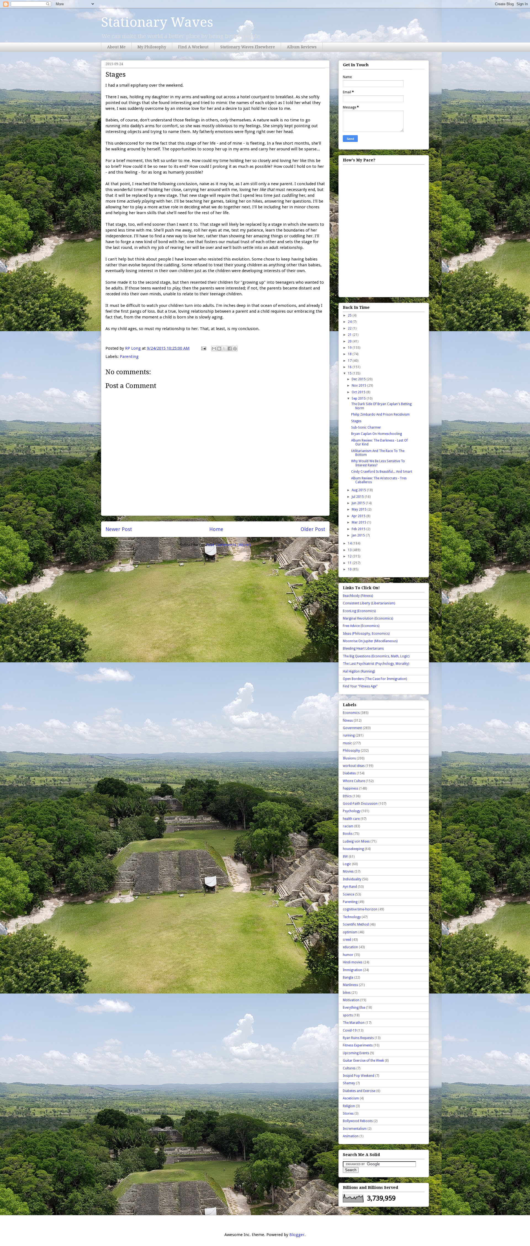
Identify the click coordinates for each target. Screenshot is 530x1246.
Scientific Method (356, 924)
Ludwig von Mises (356, 841)
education (350, 947)
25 (350, 315)
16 (350, 367)
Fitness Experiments (358, 1045)
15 (350, 373)
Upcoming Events (356, 1053)
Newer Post (118, 529)
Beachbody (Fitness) (358, 596)
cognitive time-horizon (360, 909)
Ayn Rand (350, 887)
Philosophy (351, 751)
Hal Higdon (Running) (359, 671)
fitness (348, 720)
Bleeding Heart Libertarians (363, 648)
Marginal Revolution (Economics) (368, 618)
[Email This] (214, 348)
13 (350, 550)
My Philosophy (151, 47)
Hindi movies (352, 962)
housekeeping (353, 849)
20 (350, 341)
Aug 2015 (359, 490)
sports (348, 1015)
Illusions (349, 758)
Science (348, 894)
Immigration (352, 970)
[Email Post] (203, 348)
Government (352, 728)
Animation (351, 1136)
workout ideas (354, 766)
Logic (347, 864)
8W (345, 857)
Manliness (350, 985)
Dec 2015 (359, 379)
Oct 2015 (359, 392)
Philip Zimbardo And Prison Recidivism (380, 414)
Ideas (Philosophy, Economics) (366, 634)
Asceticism (351, 1098)
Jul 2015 (358, 497)
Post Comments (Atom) (228, 544)
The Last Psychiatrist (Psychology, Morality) (376, 664)
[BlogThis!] (219, 348)
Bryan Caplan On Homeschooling (376, 434)
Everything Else (354, 1007)
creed (347, 940)
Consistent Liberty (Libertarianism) (369, 603)
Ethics (347, 796)
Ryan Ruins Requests (358, 1038)
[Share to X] (224, 348)
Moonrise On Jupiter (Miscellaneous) (370, 641)
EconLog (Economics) (359, 611)
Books (348, 834)
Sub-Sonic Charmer (366, 427)
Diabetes (349, 773)
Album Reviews (302, 47)
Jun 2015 (359, 503)
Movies (348, 871)
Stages (356, 421)
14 (350, 543)
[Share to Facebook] (229, 348)
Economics (351, 713)
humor (348, 955)
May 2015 (359, 509)
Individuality (352, 879)
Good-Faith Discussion (360, 804)
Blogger (296, 1234)
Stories (348, 1113)
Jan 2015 (359, 535)
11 (350, 563)
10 (350, 569)
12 (350, 556)
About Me (116, 47)
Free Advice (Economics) (361, 626)
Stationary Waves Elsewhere (247, 47)
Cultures (349, 1068)
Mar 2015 (359, 522)
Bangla (348, 977)
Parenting (129, 356)
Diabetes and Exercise (359, 1091)
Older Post (313, 529)
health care (351, 819)
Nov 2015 (359, 385)
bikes (347, 993)
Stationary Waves (157, 22)
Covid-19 (350, 1030)
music (347, 743)
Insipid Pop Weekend (358, 1076)
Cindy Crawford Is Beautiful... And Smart (381, 472)
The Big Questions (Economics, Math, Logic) (376, 656)
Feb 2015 (359, 529)
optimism (350, 932)
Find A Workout (193, 47)
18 (350, 354)
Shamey (349, 1083)
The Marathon (354, 1023)
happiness (350, 788)
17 (350, 361)
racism (348, 826)
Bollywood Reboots (358, 1121)
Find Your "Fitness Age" (360, 686)
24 (350, 322)
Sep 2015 (359, 398)
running (349, 735)
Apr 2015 (359, 516)
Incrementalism (355, 1129)
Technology (352, 917)
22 (350, 328)
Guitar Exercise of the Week (363, 1060)
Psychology (352, 811)
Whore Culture (354, 781)
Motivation (351, 1000)
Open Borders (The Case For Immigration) (375, 679)
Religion (349, 1106)
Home (216, 529)
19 (350, 348)
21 (350, 335)
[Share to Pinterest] (235, 348)
